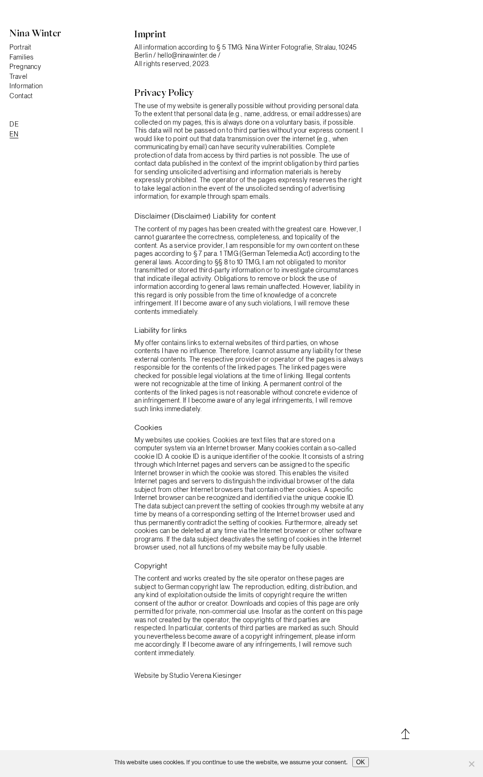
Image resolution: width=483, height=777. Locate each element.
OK (360, 762)
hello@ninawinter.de (188, 55)
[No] (471, 764)
